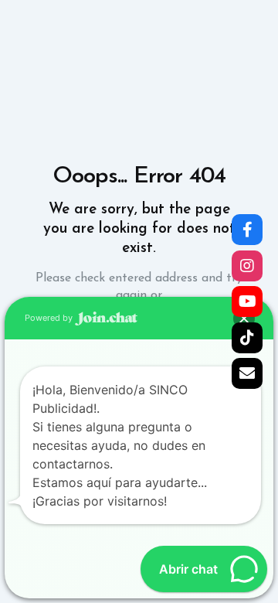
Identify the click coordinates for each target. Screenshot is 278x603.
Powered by (50, 317)
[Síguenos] (247, 229)
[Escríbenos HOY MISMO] (247, 373)
